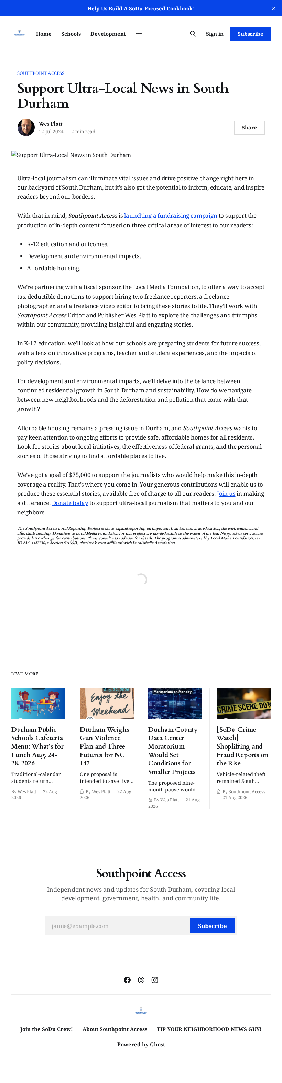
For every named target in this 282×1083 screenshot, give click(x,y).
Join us (226, 494)
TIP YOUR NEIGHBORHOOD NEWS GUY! (209, 1029)
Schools (71, 33)
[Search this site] (192, 33)
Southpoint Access (40, 73)
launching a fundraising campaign (170, 215)
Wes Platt (51, 124)
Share (249, 127)
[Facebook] (127, 980)
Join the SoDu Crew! (46, 1029)
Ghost (157, 1044)
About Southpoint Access (115, 1029)
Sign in (215, 33)
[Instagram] (154, 980)
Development (108, 33)
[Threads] (141, 980)
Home (44, 33)
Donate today (70, 503)
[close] (273, 8)
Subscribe (250, 33)
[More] (138, 33)
